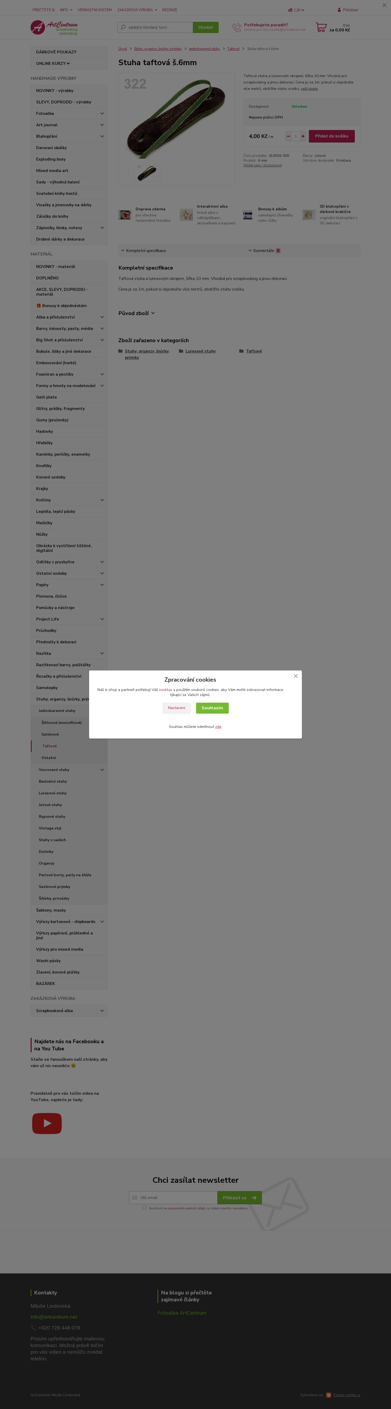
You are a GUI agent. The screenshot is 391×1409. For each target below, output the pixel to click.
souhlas (165, 689)
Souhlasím (212, 708)
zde (218, 726)
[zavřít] (295, 676)
